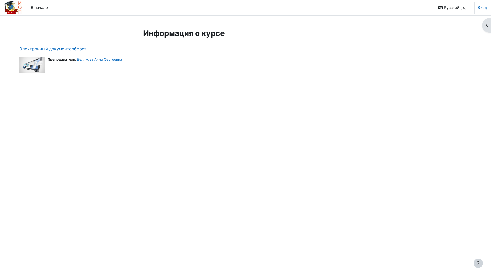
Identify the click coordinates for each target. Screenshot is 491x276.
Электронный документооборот (52, 48)
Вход (482, 7)
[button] (454, 7)
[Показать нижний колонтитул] (478, 263)
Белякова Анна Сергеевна (99, 59)
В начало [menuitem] (39, 7)
